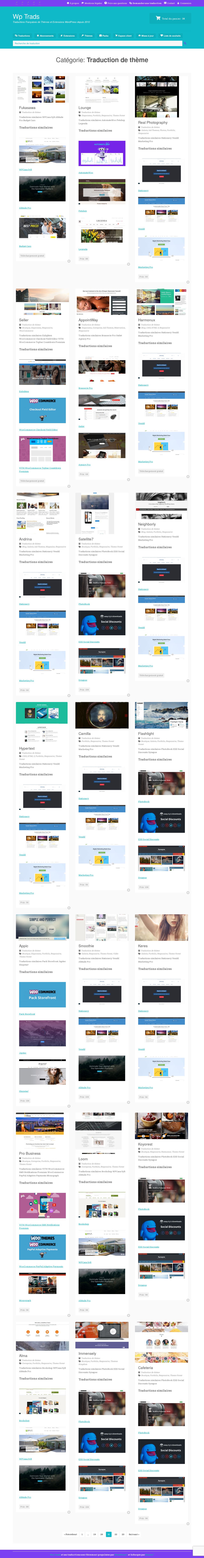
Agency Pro (85, 464)
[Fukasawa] (42, 100)
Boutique (26, 327)
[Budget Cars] (42, 227)
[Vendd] (161, 209)
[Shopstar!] (42, 1072)
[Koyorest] (161, 1137)
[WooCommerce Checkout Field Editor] (42, 410)
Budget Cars (25, 246)
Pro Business (29, 1153)
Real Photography (153, 122)
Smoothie (86, 945)
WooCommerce (26, 330)
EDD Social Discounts (89, 641)
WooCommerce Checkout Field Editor (38, 429)
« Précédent (70, 1534)
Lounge (85, 107)
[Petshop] (102, 192)
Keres (143, 945)
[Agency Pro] (102, 445)
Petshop (83, 210)
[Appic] (42, 939)
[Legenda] (102, 230)
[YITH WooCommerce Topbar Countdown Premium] (42, 448)
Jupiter (22, 1052)
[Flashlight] (161, 726)
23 (123, 1534)
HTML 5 (155, 327)
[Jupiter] (42, 1033)
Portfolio (97, 115)
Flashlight (146, 733)
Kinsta (149, 1554)
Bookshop (84, 1224)
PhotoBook (84, 604)
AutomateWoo (86, 172)
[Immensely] (101, 1346)
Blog (143, 327)
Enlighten (24, 391)
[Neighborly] (161, 517)
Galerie (144, 130)
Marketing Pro (145, 267)
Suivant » (134, 1534)
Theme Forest (119, 115)
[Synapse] (102, 661)
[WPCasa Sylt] (42, 150)
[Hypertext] (42, 741)
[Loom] (98, 1152)
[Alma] (42, 1348)
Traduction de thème (31, 112)
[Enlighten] (42, 372)
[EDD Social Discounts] (102, 622)
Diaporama (87, 115)
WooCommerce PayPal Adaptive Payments (41, 1266)
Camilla (85, 733)
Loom (83, 1158)
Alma (23, 1355)
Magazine (50, 546)
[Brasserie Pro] (102, 369)
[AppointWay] (101, 313)
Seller (24, 319)
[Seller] (42, 313)
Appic (23, 945)
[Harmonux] (161, 313)
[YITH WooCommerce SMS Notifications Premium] (42, 1205)
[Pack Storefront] (42, 994)
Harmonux (146, 319)
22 (116, 1534)
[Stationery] (161, 171)
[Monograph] (42, 1283)
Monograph (25, 1300)
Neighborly (147, 523)
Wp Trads (26, 15)
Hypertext (27, 748)
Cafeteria (145, 1367)
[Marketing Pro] (161, 248)
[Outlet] (102, 407)
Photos (163, 130)
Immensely (87, 1353)
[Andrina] (38, 532)
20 (101, 1534)
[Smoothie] (101, 939)
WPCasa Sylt (25, 169)
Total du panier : (173, 18)
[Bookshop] (102, 1204)
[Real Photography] (157, 115)
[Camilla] (101, 726)
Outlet (81, 426)
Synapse (83, 680)
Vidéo (115, 953)
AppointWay (88, 319)
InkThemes (153, 130)
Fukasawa (27, 107)
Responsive (106, 115)
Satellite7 (86, 538)
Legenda (83, 249)
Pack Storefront (27, 1014)
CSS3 (148, 327)
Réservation (119, 327)
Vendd (141, 228)
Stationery (143, 190)
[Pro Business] (40, 1146)
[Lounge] (101, 100)
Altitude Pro (25, 207)
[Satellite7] (94, 532)
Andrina (25, 538)
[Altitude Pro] (42, 188)
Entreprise (97, 327)
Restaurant (166, 1151)
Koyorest (145, 1143)
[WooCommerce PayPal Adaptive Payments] (42, 1247)
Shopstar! (24, 1091)
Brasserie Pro (86, 388)
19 (94, 1534)
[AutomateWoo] (102, 153)
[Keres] (161, 939)
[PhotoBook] (102, 585)
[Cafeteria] (161, 1360)
